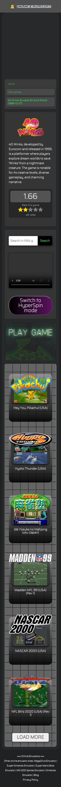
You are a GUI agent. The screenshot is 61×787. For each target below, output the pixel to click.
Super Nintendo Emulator (20, 766)
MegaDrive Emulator (45, 761)
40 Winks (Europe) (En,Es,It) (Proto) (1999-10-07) (27, 102)
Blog (36, 775)
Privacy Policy (30, 780)
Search (45, 240)
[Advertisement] (30, 47)
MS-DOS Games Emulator (30, 770)
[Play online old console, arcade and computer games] (30, 5)
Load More (30, 737)
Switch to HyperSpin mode (30, 305)
